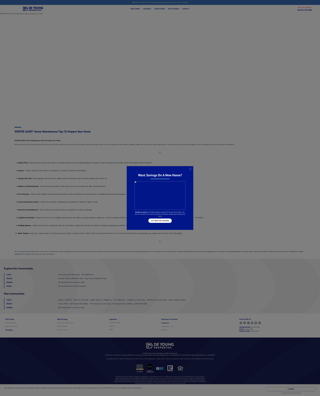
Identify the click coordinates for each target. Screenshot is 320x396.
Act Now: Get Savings (160, 221)
